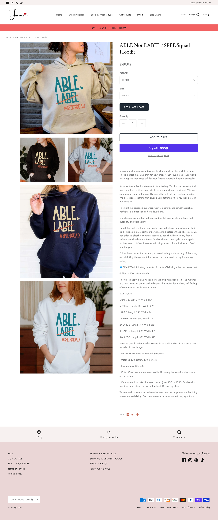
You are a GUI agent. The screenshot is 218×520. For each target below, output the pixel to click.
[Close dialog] (211, 459)
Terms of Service (16, 468)
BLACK (125, 80)
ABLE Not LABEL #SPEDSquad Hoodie (31, 37)
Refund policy (15, 473)
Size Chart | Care (134, 107)
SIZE (122, 88)
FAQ (10, 453)
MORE (140, 14)
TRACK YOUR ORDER (19, 463)
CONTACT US (15, 458)
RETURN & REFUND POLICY (104, 453)
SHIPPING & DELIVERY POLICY (106, 458)
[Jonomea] (18, 15)
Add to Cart (158, 137)
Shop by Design (76, 14)
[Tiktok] (21, 3)
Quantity (124, 116)
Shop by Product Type (102, 14)
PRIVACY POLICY (98, 463)
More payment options (158, 155)
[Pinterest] (17, 3)
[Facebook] (7, 3)
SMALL (125, 95)
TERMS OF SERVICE (100, 468)
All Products (125, 14)
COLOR (124, 73)
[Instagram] (12, 3)
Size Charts (155, 14)
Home (59, 14)
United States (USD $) (199, 2)
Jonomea (18, 507)
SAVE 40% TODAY (184, 501)
